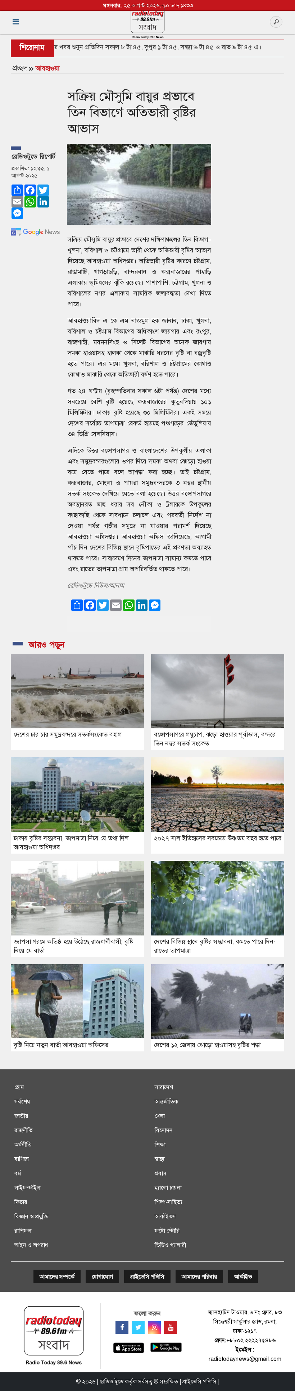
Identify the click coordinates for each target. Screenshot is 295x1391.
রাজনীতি (23, 1130)
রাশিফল (22, 1230)
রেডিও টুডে (111, 1381)
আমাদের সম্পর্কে (57, 1276)
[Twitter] (138, 1327)
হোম (19, 1087)
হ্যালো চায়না (168, 1187)
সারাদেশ (164, 1087)
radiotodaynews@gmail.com (245, 1359)
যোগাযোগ (102, 1276)
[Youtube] (170, 1327)
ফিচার (20, 1202)
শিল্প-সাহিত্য (168, 1202)
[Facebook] (121, 1327)
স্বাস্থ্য (160, 1159)
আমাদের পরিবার (199, 1276)
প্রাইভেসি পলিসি (147, 1276)
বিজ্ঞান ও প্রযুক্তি (31, 1216)
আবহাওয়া (47, 68)
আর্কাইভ (243, 1276)
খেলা (160, 1116)
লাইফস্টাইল (27, 1187)
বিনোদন (164, 1130)
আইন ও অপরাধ (31, 1245)
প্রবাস (161, 1173)
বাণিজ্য (21, 1159)
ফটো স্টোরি (167, 1230)
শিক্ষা (160, 1144)
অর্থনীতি (23, 1144)
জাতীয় (21, 1116)
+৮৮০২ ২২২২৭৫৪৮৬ (251, 1340)
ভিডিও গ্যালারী (170, 1245)
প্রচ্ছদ (20, 68)
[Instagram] (154, 1327)
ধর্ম (17, 1173)
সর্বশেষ (22, 1101)
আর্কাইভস (165, 1216)
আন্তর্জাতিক (166, 1101)
